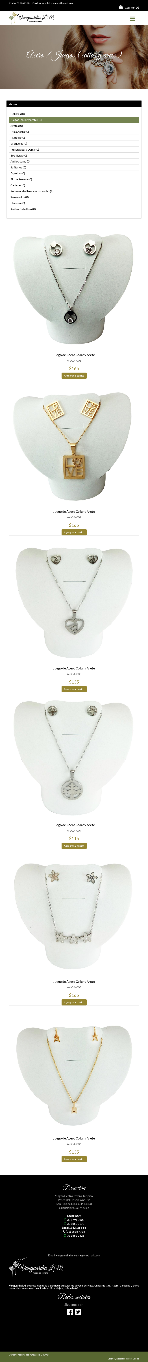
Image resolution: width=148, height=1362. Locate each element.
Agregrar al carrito (74, 375)
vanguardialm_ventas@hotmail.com (56, 3)
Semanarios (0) (19, 197)
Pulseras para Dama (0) (24, 149)
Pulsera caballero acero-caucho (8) (31, 191)
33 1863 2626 (23, 3)
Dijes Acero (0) (19, 131)
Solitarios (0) (18, 167)
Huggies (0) (17, 137)
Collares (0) (17, 113)
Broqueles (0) (18, 143)
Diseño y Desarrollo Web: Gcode (123, 1358)
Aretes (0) (16, 125)
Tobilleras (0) (18, 155)
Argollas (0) (17, 173)
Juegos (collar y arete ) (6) (26, 119)
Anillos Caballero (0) (23, 209)
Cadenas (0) (17, 185)
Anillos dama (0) (20, 161)
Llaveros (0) (17, 203)
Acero (13, 104)
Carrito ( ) (131, 7)
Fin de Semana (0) (21, 179)
